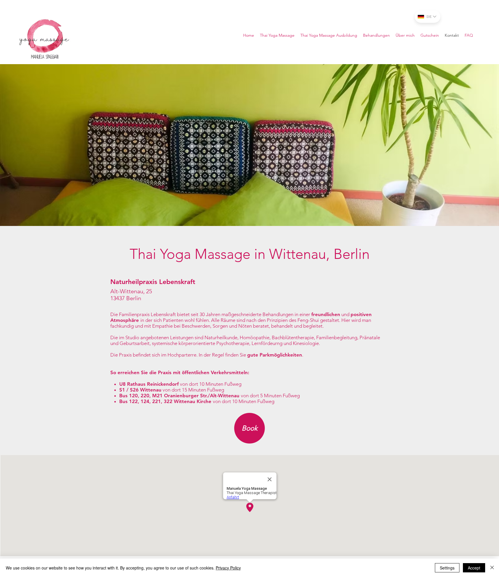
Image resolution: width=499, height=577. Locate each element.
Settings (447, 568)
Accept (474, 568)
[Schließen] (492, 567)
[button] (469, 35)
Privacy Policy (228, 568)
